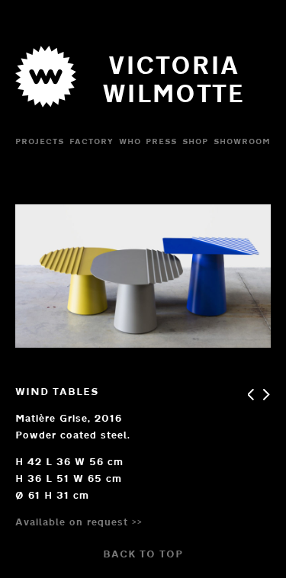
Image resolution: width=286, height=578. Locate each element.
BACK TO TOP (143, 553)
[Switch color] (45, 111)
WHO (130, 141)
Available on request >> (79, 521)
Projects (39, 141)
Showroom (242, 141)
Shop (195, 141)
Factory (91, 141)
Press (161, 141)
